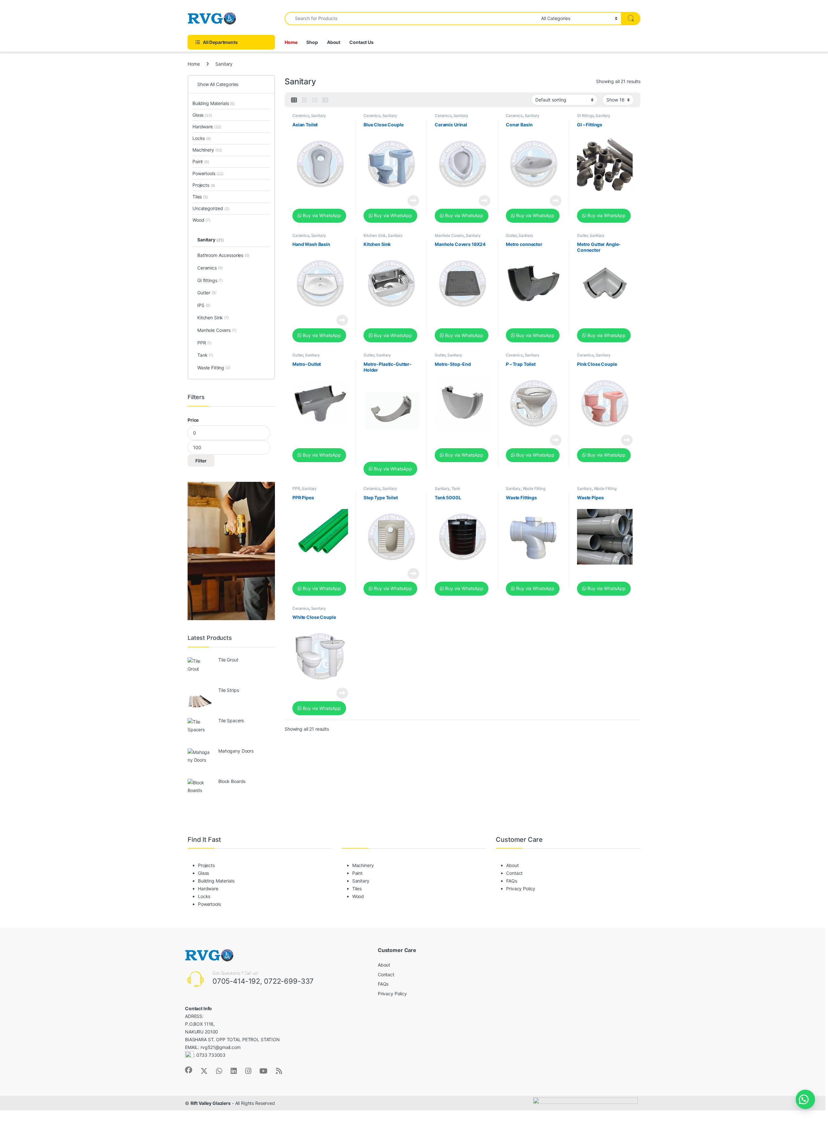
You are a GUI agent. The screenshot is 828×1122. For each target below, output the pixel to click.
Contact (514, 873)
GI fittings (585, 115)
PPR (296, 488)
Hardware (206, 126)
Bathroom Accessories (223, 255)
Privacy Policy (520, 888)
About (333, 42)
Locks (201, 138)
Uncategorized (210, 208)
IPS (203, 305)
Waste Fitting (534, 488)
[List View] (315, 100)
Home (291, 42)
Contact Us (361, 42)
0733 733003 (210, 1055)
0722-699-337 (289, 981)
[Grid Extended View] (304, 100)
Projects (203, 185)
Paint (200, 161)
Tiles (200, 196)
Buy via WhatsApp (321, 215)
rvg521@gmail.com (221, 1047)
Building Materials (213, 103)
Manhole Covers (449, 235)
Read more (413, 200)
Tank (456, 488)
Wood (201, 220)
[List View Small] (325, 100)
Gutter (511, 235)
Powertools (207, 173)
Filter (201, 460)
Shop (312, 42)
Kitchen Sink (375, 235)
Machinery (207, 150)
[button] (805, 1099)
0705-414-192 (236, 981)
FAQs (511, 881)
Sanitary (318, 115)
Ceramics (300, 115)
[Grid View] (294, 100)
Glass (202, 115)
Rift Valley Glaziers (211, 1103)
